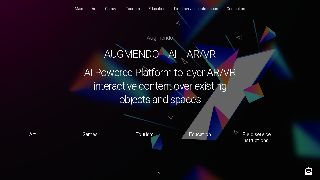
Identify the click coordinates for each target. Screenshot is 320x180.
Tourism (133, 8)
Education (157, 8)
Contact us (236, 8)
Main (79, 8)
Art (94, 8)
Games (111, 8)
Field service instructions (196, 8)
